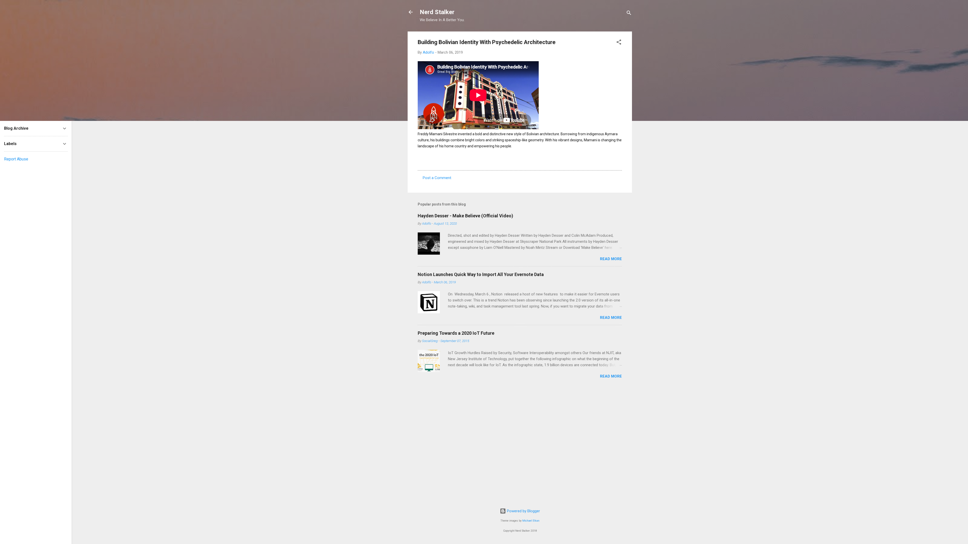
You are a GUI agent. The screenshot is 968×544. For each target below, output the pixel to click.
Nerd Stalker (437, 12)
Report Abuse (16, 159)
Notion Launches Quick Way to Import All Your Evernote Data (481, 274)
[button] (619, 43)
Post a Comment (437, 178)
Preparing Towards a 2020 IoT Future (456, 333)
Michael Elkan (530, 520)
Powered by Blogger (523, 511)
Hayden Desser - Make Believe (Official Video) (465, 215)
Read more (611, 259)
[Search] (629, 13)
